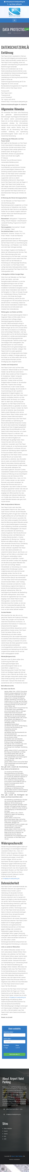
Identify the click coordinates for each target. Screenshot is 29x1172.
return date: (7, 1038)
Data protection (8, 1128)
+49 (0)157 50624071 (15, 4)
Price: (17, 1045)
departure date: (9, 1032)
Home (9, 33)
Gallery (6, 1133)
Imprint (5, 1131)
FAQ (5, 1136)
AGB (5, 1139)
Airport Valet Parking (16, 1156)
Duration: (6, 1045)
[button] (3, 1169)
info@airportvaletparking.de (15, 1)
